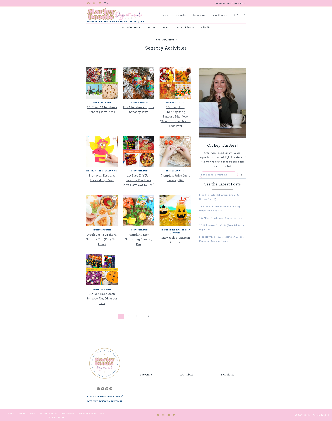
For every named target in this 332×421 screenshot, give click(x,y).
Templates (227, 374)
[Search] (242, 174)
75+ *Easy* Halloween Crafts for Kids (220, 218)
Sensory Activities (102, 102)
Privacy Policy (48, 413)
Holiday (151, 27)
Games (165, 27)
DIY (236, 14)
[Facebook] (88, 3)
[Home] (156, 40)
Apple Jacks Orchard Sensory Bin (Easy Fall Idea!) (102, 239)
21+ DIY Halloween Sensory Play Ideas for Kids (101, 298)
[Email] (168, 415)
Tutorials (145, 374)
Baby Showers (219, 14)
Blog (32, 413)
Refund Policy (56, 417)
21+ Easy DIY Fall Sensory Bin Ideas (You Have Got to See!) (138, 180)
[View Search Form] (244, 15)
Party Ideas (199, 14)
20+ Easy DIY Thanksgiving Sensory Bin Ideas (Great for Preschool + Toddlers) (175, 116)
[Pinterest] (100, 3)
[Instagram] (94, 3)
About (22, 413)
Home (164, 14)
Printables (180, 14)
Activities (205, 27)
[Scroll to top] (325, 411)
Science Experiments (170, 230)
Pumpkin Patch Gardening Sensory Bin (138, 239)
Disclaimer (68, 413)
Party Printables (185, 27)
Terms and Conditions (91, 413)
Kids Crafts (92, 171)
